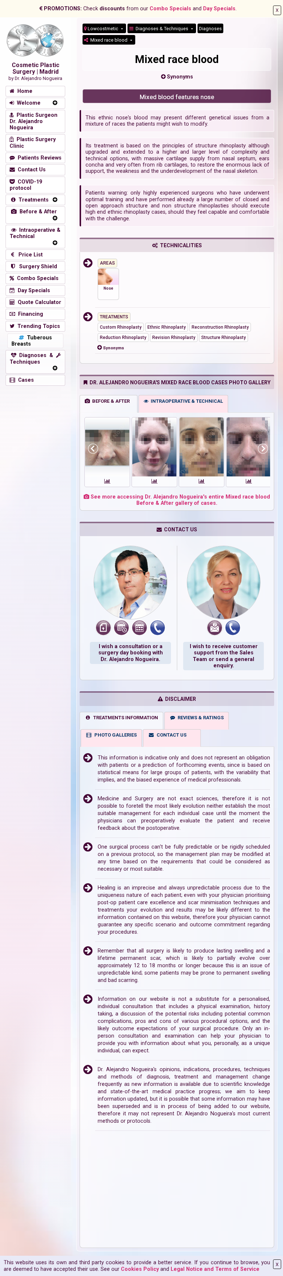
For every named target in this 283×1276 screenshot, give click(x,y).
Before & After (37, 212)
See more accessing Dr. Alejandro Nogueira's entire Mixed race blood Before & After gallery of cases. (179, 500)
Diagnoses (210, 28)
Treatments (32, 200)
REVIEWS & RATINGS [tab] (199, 717)
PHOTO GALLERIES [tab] (114, 735)
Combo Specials (170, 9)
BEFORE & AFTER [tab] (110, 401)
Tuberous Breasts (31, 341)
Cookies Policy (140, 1269)
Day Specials (219, 9)
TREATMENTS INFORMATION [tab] (124, 717)
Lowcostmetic (103, 28)
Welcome (27, 103)
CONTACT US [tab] (170, 735)
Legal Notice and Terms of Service (215, 1269)
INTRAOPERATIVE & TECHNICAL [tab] (186, 401)
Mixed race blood (108, 40)
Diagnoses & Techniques (161, 28)
